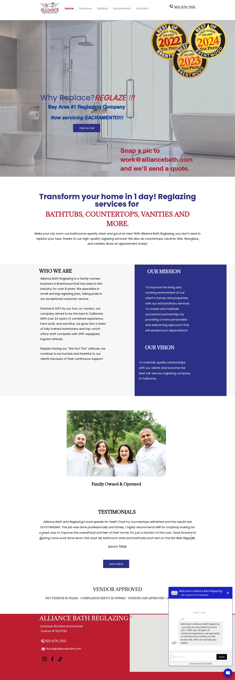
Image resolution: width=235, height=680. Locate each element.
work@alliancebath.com (157, 159)
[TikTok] (60, 659)
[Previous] (40, 538)
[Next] (191, 538)
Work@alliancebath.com (63, 649)
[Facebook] (52, 659)
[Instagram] (44, 659)
